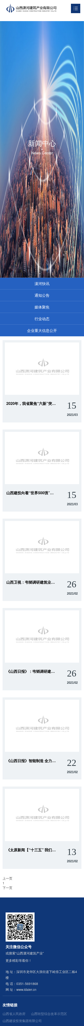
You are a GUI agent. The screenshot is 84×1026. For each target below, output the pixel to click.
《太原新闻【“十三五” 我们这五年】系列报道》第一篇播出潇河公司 (31, 849)
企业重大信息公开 (42, 330)
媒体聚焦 (42, 307)
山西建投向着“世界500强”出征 (31, 492)
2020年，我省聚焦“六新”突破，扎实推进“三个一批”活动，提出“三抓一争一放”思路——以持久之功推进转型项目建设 (31, 403)
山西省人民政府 (14, 1013)
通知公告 (42, 295)
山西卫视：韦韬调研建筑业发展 (31, 582)
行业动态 (42, 318)
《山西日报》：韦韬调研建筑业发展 (31, 671)
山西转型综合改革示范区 (49, 1013)
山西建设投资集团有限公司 (22, 1020)
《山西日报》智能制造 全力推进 (31, 760)
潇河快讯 (42, 283)
